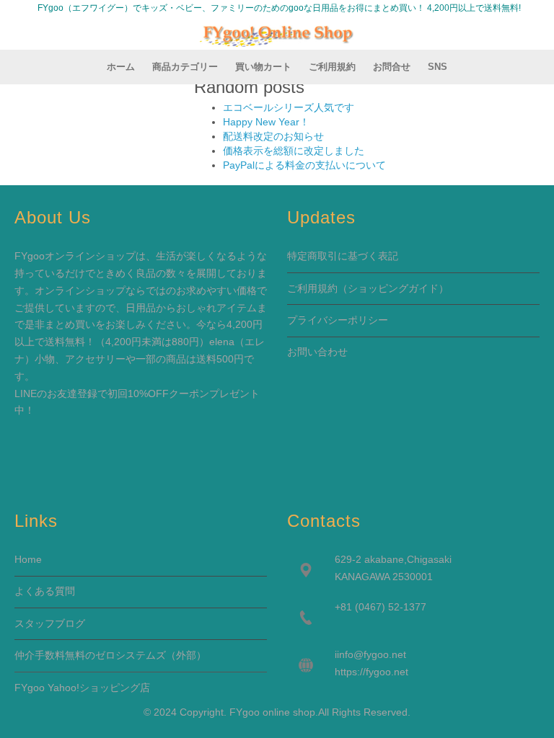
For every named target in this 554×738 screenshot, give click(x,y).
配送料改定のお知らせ (273, 136)
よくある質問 (44, 591)
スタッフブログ (49, 623)
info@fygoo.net (371, 654)
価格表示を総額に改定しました (293, 150)
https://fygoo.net (371, 671)
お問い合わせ (317, 351)
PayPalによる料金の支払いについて (304, 165)
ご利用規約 (312, 288)
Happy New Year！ (266, 122)
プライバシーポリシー (337, 320)
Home (28, 559)
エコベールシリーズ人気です (288, 107)
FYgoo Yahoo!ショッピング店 (82, 687)
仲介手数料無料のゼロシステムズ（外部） (110, 655)
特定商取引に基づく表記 (342, 256)
